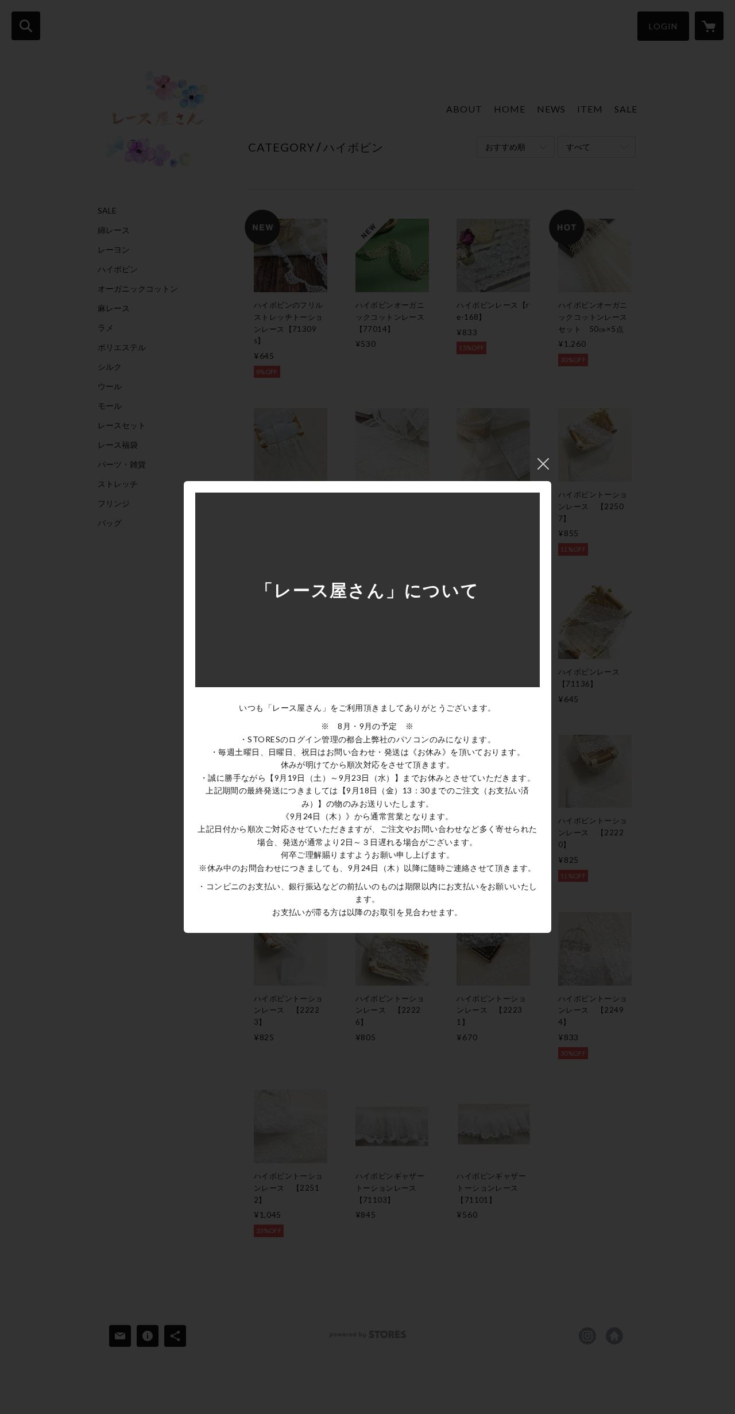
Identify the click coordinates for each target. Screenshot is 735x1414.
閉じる (543, 464)
